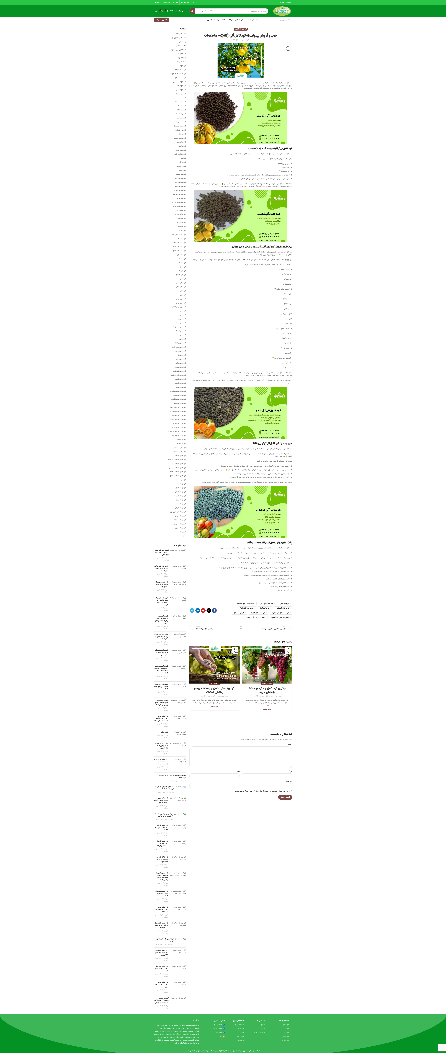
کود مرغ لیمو (181, 335)
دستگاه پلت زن (180, 54)
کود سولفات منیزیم (179, 194)
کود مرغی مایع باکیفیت (178, 407)
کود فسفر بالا (181, 222)
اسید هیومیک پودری (179, 38)
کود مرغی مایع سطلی (179, 423)
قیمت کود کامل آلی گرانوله (255, 617)
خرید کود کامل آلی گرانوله (280, 613)
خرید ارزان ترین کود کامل (245, 603)
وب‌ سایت (289, 781)
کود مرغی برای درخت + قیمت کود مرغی (161, 984)
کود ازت (286, 1028)
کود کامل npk (181, 230)
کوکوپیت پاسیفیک (179, 496)
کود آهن (183, 98)
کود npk (183, 66)
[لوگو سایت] (282, 11)
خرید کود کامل (264, 608)
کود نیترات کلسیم (180, 451)
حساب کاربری (239, 1024)
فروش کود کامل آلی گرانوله (280, 617)
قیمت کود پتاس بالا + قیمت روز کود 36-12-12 (161, 686)
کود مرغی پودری (180, 351)
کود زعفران (182, 170)
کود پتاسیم (182, 146)
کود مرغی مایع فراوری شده (177, 431)
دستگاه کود (182, 58)
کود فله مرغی (181, 226)
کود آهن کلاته (181, 110)
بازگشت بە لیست (241, 627)
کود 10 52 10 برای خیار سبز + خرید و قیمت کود (162, 859)
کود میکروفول (181, 443)
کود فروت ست (181, 218)
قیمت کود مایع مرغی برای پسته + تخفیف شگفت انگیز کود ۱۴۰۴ (161, 669)
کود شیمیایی (181, 210)
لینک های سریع (238, 1020)
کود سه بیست (181, 174)
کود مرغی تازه (181, 355)
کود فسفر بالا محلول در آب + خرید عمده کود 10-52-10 (161, 925)
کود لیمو (183, 279)
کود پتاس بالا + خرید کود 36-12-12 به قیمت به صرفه (161, 761)
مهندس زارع (218, 1024)
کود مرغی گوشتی (180, 383)
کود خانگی (182, 162)
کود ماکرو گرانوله (180, 287)
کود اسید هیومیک (179, 126)
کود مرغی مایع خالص (179, 415)
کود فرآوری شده (180, 214)
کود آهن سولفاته (180, 102)
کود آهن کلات (181, 106)
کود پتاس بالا (181, 142)
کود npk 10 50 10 (180, 70)
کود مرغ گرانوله (180, 331)
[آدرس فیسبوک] (194, 2)
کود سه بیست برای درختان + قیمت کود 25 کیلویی (161, 952)
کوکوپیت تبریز (181, 500)
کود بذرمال (182, 134)
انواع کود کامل (284, 603)
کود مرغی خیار (181, 359)
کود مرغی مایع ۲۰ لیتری (178, 391)
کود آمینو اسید (181, 94)
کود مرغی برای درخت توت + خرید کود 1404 (161, 909)
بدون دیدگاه (174, 781)
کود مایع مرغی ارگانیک (178, 307)
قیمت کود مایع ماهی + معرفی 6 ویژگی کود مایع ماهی (161, 552)
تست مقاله (164, 732)
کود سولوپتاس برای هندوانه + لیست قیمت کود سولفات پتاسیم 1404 (161, 876)
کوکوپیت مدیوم (180, 528)
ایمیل (237, 771)
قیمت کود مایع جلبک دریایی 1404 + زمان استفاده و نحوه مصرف (161, 619)
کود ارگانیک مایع (180, 114)
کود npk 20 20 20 (180, 78)
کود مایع (183, 295)
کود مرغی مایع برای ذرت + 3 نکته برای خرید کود (164, 815)
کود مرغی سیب (180, 367)
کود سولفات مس (180, 186)
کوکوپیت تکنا (181, 504)
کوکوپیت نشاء (181, 532)
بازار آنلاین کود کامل (266, 603)
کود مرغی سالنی (180, 363)
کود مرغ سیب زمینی (179, 327)
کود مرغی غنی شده (179, 371)
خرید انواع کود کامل (282, 608)
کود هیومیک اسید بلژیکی (177, 464)
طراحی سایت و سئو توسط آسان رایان (199, 1050)
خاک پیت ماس (181, 46)
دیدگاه (289, 744)
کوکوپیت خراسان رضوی (178, 512)
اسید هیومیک (181, 34)
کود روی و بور (181, 166)
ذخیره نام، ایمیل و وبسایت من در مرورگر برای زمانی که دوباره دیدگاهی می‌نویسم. (262, 791)
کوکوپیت (183, 484)
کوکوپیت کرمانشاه (180, 520)
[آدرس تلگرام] (182, 2)
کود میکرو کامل (181, 439)
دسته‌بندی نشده (267, 683)
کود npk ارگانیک (180, 86)
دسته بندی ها (284, 1020)
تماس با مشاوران (161, 20)
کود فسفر (285, 1036)
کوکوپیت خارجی (180, 508)
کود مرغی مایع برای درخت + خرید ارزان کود (161, 968)
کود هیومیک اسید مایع (178, 476)
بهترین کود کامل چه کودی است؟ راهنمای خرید (267, 690)
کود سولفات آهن (180, 178)
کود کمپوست (181, 267)
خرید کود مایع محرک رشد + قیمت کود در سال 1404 (161, 636)
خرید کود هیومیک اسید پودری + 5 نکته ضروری (161, 745)
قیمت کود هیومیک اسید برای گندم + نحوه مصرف (161, 652)
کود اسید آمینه (181, 118)
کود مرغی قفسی (180, 379)
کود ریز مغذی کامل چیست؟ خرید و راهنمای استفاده (214, 690)
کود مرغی (182, 339)
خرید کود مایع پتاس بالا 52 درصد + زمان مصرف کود (161, 568)
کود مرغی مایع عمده (179, 427)
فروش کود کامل (239, 613)
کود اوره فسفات (180, 130)
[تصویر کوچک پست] (178, 555)
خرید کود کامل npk (246, 608)
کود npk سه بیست (179, 90)
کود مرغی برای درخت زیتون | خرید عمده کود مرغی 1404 (161, 718)
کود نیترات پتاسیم (180, 447)
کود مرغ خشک (181, 323)
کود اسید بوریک (180, 122)
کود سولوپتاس (181, 198)
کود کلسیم (182, 259)
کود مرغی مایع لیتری (179, 435)
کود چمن (183, 158)
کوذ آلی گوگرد (181, 480)
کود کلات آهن (181, 239)
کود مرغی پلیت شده (179, 347)
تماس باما (240, 1036)
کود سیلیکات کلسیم (179, 206)
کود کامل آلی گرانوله (241, 29)
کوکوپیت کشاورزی (180, 524)
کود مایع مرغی (181, 299)
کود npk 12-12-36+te (178, 74)
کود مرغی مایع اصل (179, 403)
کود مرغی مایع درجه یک (178, 419)
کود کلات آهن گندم (179, 247)
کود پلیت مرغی (180, 150)
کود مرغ (183, 315)
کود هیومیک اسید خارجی (177, 472)
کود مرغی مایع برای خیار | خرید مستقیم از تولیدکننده (171, 776)
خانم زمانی (218, 1032)
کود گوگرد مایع (181, 275)
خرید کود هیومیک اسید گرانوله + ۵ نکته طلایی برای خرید (161, 601)
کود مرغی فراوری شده (178, 375)
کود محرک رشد (181, 311)
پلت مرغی (182, 42)
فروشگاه (241, 1028)
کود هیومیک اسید (179, 455)
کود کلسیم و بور (180, 263)
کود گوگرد (182, 271)
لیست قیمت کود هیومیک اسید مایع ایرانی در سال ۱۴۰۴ (161, 702)
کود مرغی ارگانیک (180, 343)
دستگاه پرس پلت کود (178, 50)
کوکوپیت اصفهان (180, 488)
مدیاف (184, 536)
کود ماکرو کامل (181, 283)
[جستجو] (192, 11)
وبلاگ (242, 1032)
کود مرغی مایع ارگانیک (178, 399)
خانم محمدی (217, 1028)
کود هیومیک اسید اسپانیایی (176, 459)
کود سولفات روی (180, 182)
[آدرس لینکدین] (185, 2)
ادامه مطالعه (267, 709)
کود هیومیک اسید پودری (177, 468)
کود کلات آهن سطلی (179, 242)
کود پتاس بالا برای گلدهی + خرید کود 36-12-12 (164, 787)
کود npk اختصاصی (179, 82)
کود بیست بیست (180, 138)
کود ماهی (182, 291)
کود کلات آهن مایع (179, 250)
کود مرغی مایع (181, 387)
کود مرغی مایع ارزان (179, 395)
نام (290, 771)
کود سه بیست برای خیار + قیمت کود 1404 (161, 893)
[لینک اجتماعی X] (191, 2)
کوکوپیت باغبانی (180, 492)
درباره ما (241, 1040)
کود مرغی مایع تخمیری (178, 411)
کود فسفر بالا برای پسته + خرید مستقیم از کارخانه (162, 843)
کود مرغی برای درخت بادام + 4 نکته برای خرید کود (161, 800)
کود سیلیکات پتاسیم (179, 202)
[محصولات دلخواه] (171, 11)
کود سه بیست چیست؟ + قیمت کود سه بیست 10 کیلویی (161, 1000)
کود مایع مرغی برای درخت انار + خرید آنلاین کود (161, 584)
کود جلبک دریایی (180, 154)
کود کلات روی (181, 255)
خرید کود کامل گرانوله (258, 613)
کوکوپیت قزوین (180, 516)
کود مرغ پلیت (181, 319)
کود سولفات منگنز (180, 190)
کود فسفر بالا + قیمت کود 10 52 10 (164, 940)
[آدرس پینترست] (188, 2)
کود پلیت (285, 1032)
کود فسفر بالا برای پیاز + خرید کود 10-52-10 (161, 827)
